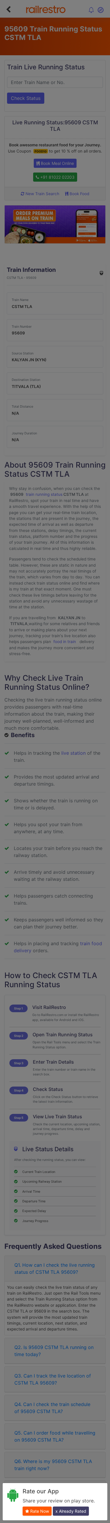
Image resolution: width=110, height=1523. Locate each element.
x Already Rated (70, 1511)
